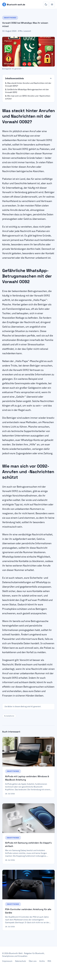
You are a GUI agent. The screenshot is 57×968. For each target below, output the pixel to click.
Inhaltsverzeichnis (14, 78)
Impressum (7, 961)
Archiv (42, 961)
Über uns (33, 961)
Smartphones (10, 18)
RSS (49, 961)
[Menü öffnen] (52, 4)
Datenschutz (20, 961)
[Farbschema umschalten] (46, 4)
